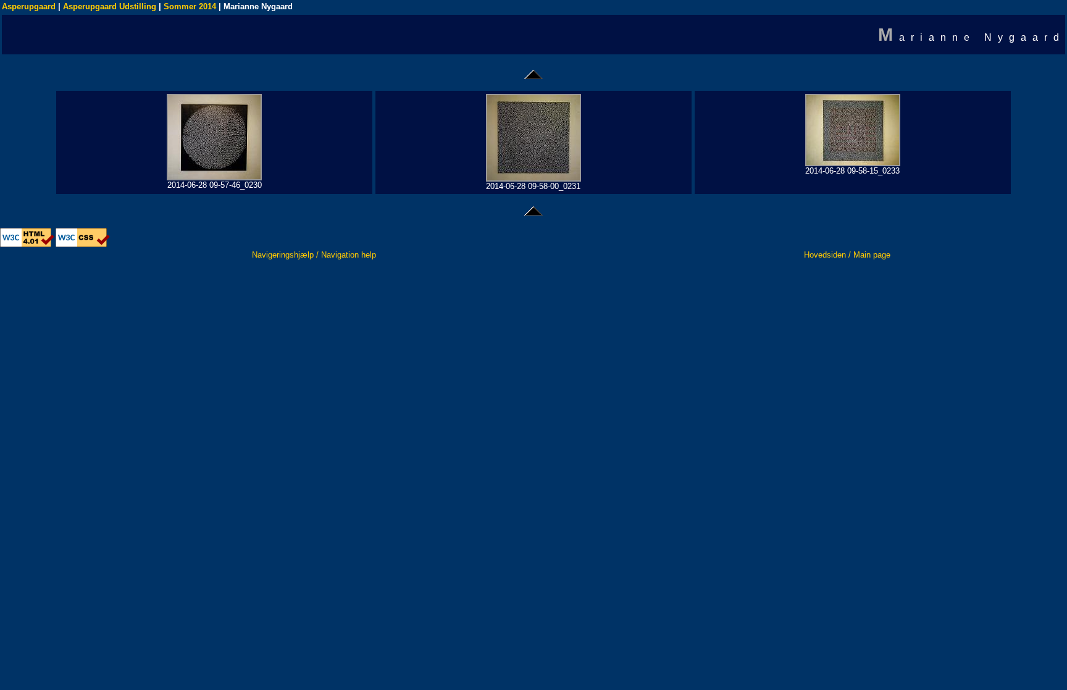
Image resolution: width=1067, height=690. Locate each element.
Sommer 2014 (190, 6)
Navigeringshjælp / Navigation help (314, 254)
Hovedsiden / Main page (847, 254)
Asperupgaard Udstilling (109, 6)
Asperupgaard (29, 6)
